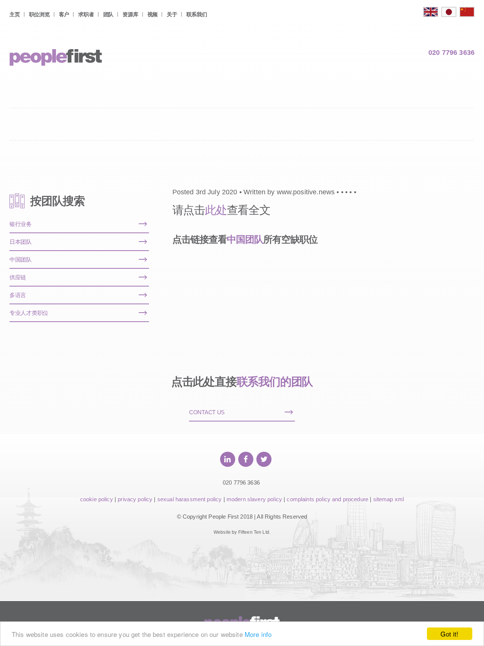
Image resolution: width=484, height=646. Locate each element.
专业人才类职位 (28, 313)
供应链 (17, 277)
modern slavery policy (254, 499)
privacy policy (135, 499)
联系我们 (196, 14)
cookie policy (96, 499)
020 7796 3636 (451, 52)
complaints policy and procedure (327, 499)
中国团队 (245, 239)
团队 (108, 14)
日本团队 (20, 242)
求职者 (86, 14)
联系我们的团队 (275, 381)
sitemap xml (388, 499)
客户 (64, 14)
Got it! (449, 633)
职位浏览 (39, 14)
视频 (152, 14)
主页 (14, 14)
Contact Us (207, 412)
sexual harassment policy (189, 499)
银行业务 (20, 224)
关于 (172, 14)
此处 (216, 210)
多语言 (17, 295)
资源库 (130, 14)
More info (258, 634)
